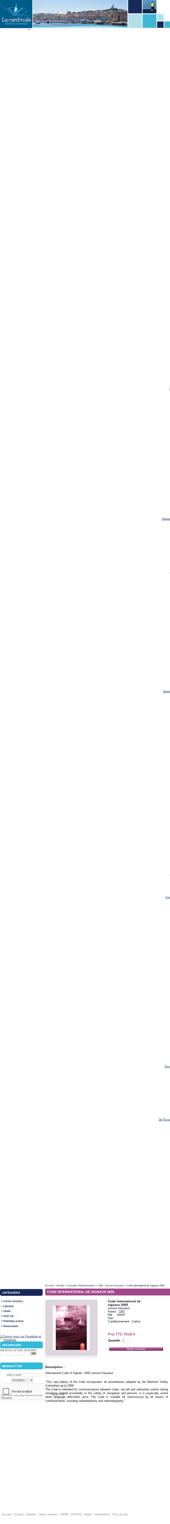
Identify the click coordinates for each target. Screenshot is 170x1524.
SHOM (64, 1514)
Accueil (49, 1285)
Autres (88, 1514)
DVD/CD (76, 1514)
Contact (19, 1514)
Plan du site (120, 1514)
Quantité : (115, 1340)
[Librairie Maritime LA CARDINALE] (16, 14)
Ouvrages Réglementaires (81, 1285)
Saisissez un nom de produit (18, 1350)
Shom (7, 1311)
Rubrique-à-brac (13, 1321)
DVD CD (8, 1316)
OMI (100, 1285)
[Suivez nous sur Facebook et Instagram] (21, 1339)
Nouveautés (11, 1326)
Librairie (8, 1306)
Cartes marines (13, 1301)
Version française (114, 1285)
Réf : (111, 1314)
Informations (102, 1514)
